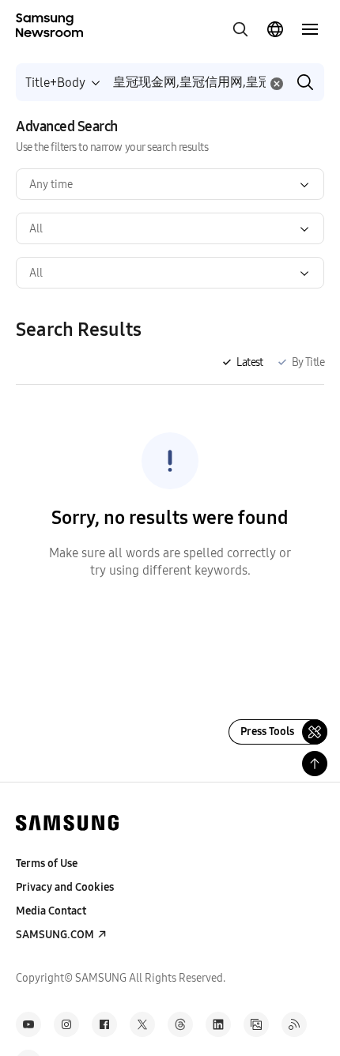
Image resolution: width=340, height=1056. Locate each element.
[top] (314, 763)
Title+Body (55, 82)
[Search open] (240, 29)
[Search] (305, 82)
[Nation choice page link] (275, 29)
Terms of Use (46, 863)
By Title (308, 362)
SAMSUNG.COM (55, 934)
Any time (51, 184)
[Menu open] (310, 29)
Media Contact (51, 911)
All (36, 229)
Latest (249, 362)
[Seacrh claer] (276, 83)
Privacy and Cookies (65, 887)
